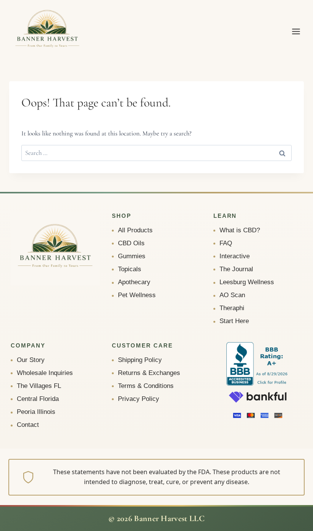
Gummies (131, 256)
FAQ (225, 243)
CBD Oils (131, 243)
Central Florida (38, 398)
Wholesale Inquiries (45, 373)
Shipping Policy (140, 360)
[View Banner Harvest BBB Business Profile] (257, 364)
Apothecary (134, 282)
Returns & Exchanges (149, 373)
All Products (135, 230)
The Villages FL (39, 385)
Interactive (234, 256)
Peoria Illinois (36, 411)
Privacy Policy (138, 398)
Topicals (129, 269)
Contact (28, 424)
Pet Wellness (137, 295)
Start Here (234, 321)
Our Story (31, 360)
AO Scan (232, 295)
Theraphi (231, 308)
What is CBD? (239, 230)
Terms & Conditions (146, 385)
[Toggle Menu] (296, 31)
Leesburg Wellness (246, 282)
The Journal (236, 269)
